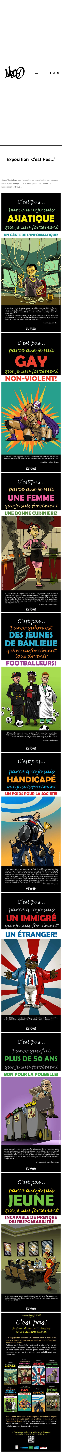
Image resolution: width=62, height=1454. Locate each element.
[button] (36, 72)
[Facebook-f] (50, 73)
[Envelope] (58, 73)
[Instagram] (54, 73)
